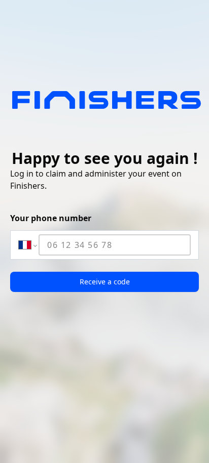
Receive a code (105, 281)
